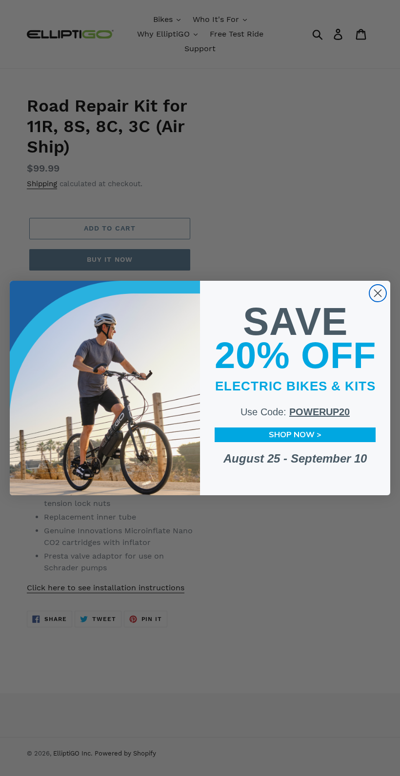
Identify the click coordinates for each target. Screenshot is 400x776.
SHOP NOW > (295, 434)
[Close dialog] (377, 293)
